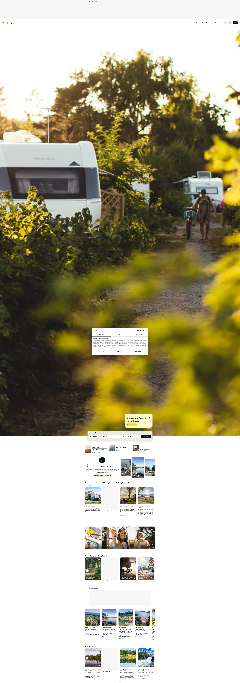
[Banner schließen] (146, 330)
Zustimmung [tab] (101, 334)
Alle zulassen (138, 351)
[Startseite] (11, 23)
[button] (135, 479)
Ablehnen (102, 351)
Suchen (146, 436)
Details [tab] (120, 334)
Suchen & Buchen (131, 424)
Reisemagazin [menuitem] (219, 22)
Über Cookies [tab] (139, 334)
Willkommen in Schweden (97, 446)
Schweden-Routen (146, 446)
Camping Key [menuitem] (210, 22)
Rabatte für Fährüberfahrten (121, 446)
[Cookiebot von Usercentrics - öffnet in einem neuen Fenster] (138, 330)
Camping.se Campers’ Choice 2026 (102, 475)
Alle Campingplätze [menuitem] (199, 22)
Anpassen (119, 351)
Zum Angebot (88, 485)
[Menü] (3, 22)
